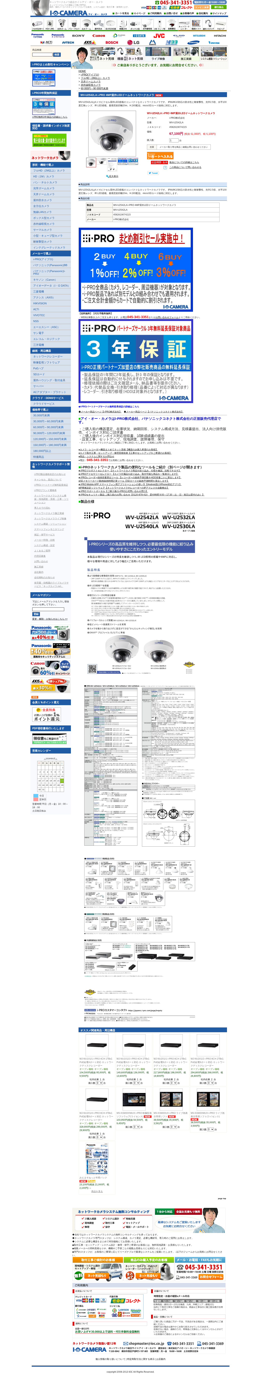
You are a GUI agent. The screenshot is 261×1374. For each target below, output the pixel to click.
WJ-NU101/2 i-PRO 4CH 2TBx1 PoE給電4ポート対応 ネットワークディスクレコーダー (133, 1062)
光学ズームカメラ (44, 188)
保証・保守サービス (44, 534)
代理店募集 (40, 556)
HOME (82, 71)
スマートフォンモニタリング (49, 529)
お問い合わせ (41, 561)
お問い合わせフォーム (167, 317)
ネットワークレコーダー (48, 356)
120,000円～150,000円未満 (49, 439)
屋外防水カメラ (42, 200)
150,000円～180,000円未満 (49, 445)
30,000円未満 (41, 415)
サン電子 (38, 333)
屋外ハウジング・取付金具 (49, 380)
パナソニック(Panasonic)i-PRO (49, 272)
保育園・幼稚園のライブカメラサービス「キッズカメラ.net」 (51, 584)
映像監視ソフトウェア (46, 362)
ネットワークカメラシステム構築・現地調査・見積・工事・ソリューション (51, 499)
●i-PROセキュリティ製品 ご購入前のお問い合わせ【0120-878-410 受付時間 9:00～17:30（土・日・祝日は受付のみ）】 (141, 494)
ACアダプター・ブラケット (49, 392)
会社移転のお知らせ (44, 577)
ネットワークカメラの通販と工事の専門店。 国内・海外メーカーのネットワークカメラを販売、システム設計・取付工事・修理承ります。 (89, 6)
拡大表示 (113, 176)
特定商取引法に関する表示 (141, 1359)
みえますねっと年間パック (93, 1177)
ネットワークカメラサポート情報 (51, 465)
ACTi (36, 309)
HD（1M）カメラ (43, 176)
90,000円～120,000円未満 (49, 433)
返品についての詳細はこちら (184, 162)
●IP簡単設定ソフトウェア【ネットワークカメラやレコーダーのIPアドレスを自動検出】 (124, 487)
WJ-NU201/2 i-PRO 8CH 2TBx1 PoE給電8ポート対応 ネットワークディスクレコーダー (208, 1062)
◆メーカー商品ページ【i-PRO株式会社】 (100, 411)
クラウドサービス (44, 403)
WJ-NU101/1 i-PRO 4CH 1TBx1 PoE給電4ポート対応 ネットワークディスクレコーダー (96, 1062)
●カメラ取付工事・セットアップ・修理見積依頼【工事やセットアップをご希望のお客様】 (125, 453)
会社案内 (38, 572)
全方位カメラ (41, 206)
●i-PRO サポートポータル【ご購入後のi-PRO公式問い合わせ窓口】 (113, 491)
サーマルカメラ (42, 229)
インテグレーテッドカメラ (49, 247)
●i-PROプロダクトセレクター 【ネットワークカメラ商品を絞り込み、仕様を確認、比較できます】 (130, 470)
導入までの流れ (42, 508)
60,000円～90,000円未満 (48, 427)
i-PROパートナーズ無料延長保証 (51, 485)
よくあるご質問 (42, 550)
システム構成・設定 (44, 545)
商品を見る (97, 1191)
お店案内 (160, 1359)
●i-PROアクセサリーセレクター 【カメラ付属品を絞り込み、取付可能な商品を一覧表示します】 (128, 474)
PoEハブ (38, 368)
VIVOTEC (39, 315)
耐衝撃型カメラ (42, 241)
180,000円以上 (42, 450)
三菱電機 (38, 291)
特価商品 (38, 456)
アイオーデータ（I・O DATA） (51, 285)
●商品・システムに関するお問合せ (96, 456)
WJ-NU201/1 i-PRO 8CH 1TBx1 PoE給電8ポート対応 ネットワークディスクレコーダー (170, 1062)
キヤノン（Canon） (45, 279)
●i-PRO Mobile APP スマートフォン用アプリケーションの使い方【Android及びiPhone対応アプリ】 (130, 484)
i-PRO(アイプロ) (43, 259)
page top (222, 1198)
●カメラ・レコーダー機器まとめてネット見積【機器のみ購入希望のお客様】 (118, 449)
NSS (36, 321)
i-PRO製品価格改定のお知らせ (50, 474)
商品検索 (36, 50)
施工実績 (38, 566)
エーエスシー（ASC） (46, 327)
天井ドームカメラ (44, 194)
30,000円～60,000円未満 (48, 421)
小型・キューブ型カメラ (48, 235)
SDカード (39, 374)
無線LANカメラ (42, 212)
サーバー (38, 386)
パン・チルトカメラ (45, 182)
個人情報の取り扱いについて (110, 1359)
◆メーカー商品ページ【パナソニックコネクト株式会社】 (153, 411)
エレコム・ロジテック (46, 338)
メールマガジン (41, 595)
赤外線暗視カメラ (44, 223)
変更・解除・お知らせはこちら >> (50, 619)
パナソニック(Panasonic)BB (50, 265)
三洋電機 (38, 344)
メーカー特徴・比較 (44, 540)
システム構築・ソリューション (50, 524)
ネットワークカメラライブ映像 (50, 518)
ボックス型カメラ (44, 217)
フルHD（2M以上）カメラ (49, 170)
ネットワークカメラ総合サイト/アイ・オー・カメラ (76, 2)
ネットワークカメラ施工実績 (49, 513)
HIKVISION (40, 303)
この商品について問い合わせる (185, 167)
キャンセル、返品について (48, 479)
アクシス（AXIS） (44, 297)
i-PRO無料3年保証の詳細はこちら (49, 117)
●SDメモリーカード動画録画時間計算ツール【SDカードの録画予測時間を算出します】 (124, 481)
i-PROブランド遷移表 (45, 490)
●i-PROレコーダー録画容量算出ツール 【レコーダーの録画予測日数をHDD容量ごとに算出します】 (130, 477)
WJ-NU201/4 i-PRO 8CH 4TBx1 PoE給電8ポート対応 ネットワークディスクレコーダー (96, 1116)
